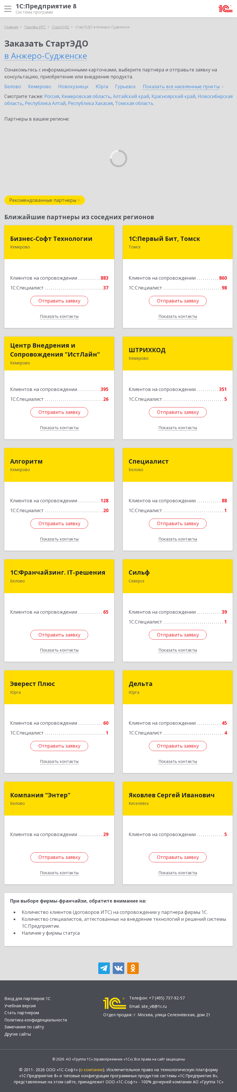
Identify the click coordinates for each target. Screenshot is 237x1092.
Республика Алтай (45, 103)
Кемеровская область (86, 96)
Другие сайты (17, 1034)
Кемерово (39, 86)
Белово (12, 86)
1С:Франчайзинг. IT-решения (57, 572)
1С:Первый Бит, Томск (164, 239)
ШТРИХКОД (147, 350)
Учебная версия (20, 1005)
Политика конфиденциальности (35, 1020)
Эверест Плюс (32, 684)
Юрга (102, 86)
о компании (91, 1069)
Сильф (139, 572)
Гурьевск (125, 86)
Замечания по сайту (24, 1027)
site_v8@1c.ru (154, 1006)
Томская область (134, 103)
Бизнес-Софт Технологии (51, 239)
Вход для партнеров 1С (27, 998)
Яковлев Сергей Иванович (172, 795)
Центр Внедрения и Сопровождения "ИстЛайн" (55, 350)
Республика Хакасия (90, 103)
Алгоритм (26, 461)
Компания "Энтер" (40, 795)
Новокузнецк (73, 86)
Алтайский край (131, 96)
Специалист (149, 461)
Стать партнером (21, 1012)
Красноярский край (173, 96)
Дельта (141, 684)
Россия (51, 96)
